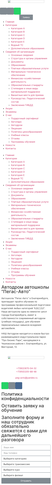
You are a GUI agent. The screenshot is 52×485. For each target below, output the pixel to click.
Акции (9, 108)
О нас (9, 115)
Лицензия (16, 128)
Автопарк (16, 121)
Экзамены (11, 111)
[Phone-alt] (3, 11)
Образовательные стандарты (27, 85)
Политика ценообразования (26, 131)
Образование (18, 65)
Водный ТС (17, 45)
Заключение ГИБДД (22, 105)
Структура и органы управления (29, 58)
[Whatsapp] (17, 11)
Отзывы (15, 138)
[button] (26, 17)
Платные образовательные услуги (30, 68)
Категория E (18, 41)
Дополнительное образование (27, 48)
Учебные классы (20, 135)
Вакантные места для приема (27, 95)
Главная (10, 21)
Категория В (18, 31)
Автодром (16, 125)
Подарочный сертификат (25, 118)
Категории (11, 25)
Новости (10, 145)
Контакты (11, 148)
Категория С (18, 35)
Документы (17, 61)
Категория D (18, 38)
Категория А (18, 28)
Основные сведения (22, 55)
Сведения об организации (20, 51)
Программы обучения (23, 141)
